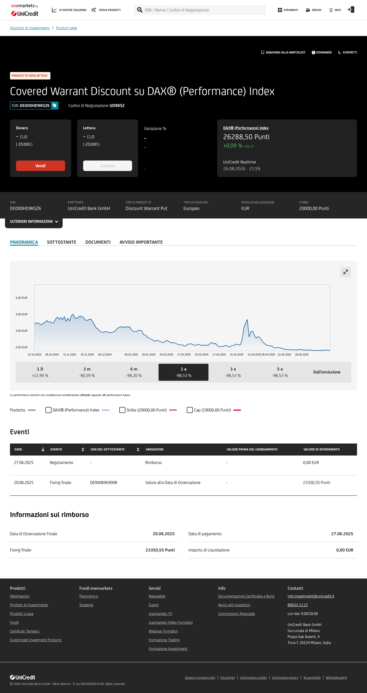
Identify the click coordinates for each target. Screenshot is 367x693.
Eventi (154, 605)
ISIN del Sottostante (108, 449)
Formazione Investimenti (168, 648)
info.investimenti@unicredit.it (311, 596)
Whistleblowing (336, 678)
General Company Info (200, 678)
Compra (107, 165)
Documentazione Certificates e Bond (246, 596)
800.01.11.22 (298, 605)
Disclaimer (227, 678)
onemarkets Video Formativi (171, 622)
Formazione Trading (164, 640)
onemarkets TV (160, 614)
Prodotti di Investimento (29, 605)
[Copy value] (54, 105)
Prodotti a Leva (21, 614)
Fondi (14, 622)
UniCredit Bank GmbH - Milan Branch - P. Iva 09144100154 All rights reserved (73, 684)
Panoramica (24, 242)
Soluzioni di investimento (30, 28)
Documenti (98, 242)
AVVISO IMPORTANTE (141, 242)
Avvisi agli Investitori (234, 605)
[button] (40, 372)
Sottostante (61, 242)
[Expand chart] (346, 272)
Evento (56, 449)
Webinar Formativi (163, 631)
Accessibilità (312, 678)
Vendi (40, 165)
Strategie (86, 605)
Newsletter (157, 596)
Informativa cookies (253, 678)
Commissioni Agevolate (236, 614)
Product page (66, 28)
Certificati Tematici (24, 631)
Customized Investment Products (35, 640)
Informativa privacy (285, 678)
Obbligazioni (19, 596)
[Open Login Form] (351, 11)
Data (18, 449)
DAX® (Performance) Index (246, 128)
